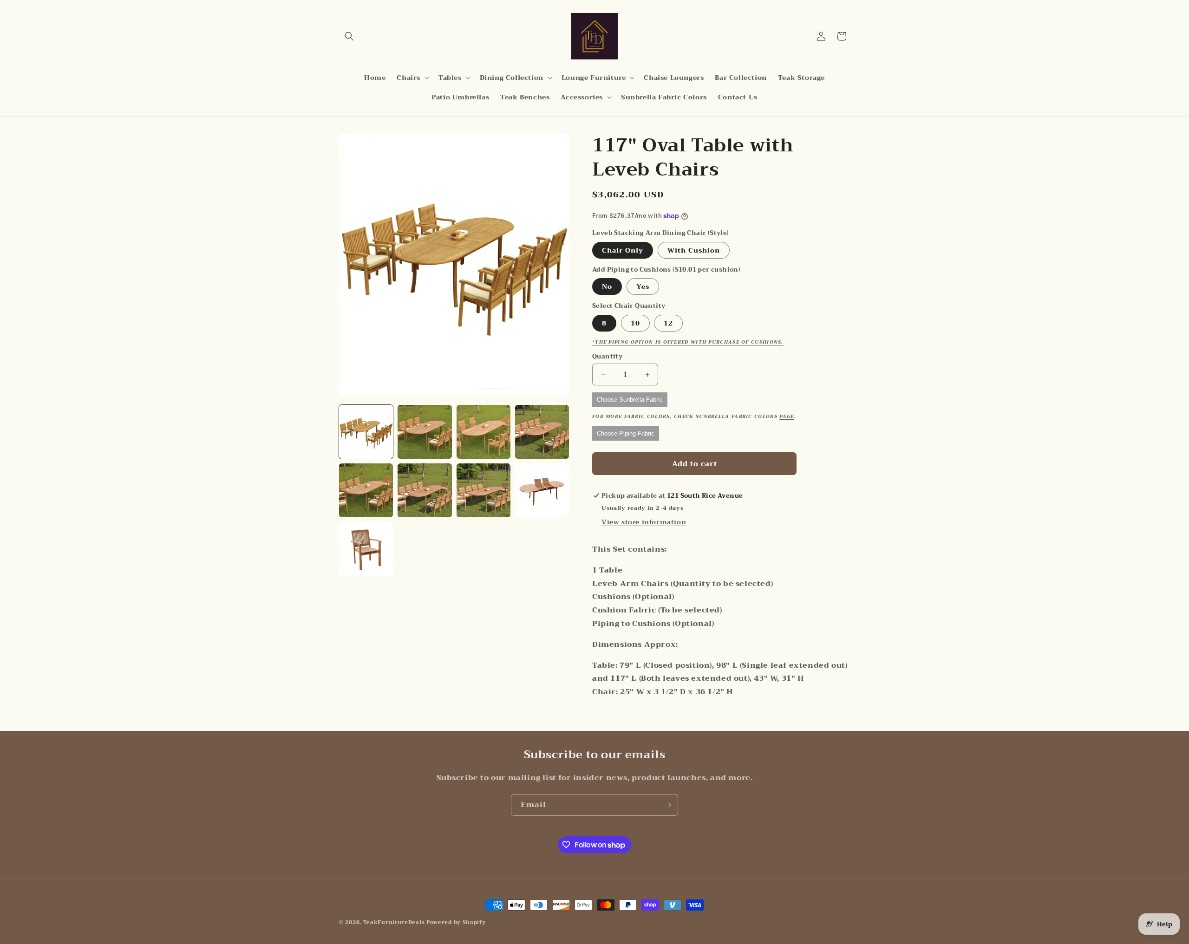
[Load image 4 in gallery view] (542, 432)
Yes (642, 286)
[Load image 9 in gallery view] (366, 549)
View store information (643, 521)
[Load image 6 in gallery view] (424, 490)
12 (668, 323)
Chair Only (622, 250)
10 (635, 323)
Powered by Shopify (456, 922)
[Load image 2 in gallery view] (424, 432)
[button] (349, 36)
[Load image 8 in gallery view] (542, 490)
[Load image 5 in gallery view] (366, 490)
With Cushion (693, 250)
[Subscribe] (667, 805)
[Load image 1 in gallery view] (366, 432)
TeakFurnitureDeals (394, 922)
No (607, 286)
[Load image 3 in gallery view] (483, 432)
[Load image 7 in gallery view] (483, 490)
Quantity (607, 356)
